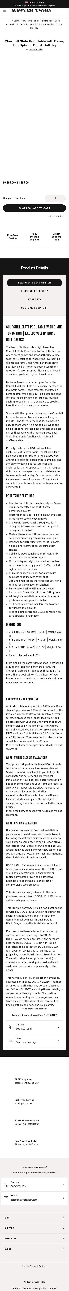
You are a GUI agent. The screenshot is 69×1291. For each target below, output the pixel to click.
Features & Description (34, 282)
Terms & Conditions (21, 1288)
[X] (40, 1257)
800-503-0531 (37, 2)
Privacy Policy (39, 1288)
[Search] (59, 10)
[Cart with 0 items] (66, 10)
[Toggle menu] (4, 10)
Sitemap (53, 1288)
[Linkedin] (46, 1257)
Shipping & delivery (34, 291)
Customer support (34, 307)
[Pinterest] (34, 1257)
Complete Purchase (14, 198)
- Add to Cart (35, 208)
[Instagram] (22, 1257)
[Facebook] (28, 1257)
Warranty (34, 299)
